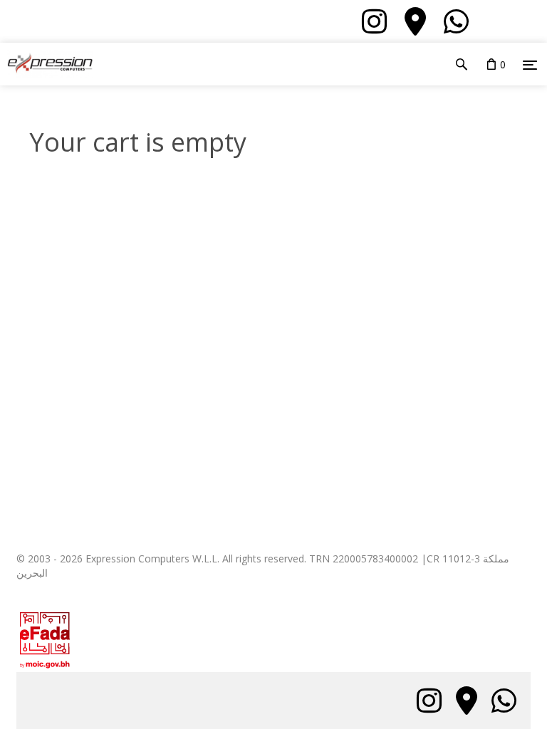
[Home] (46, 64)
